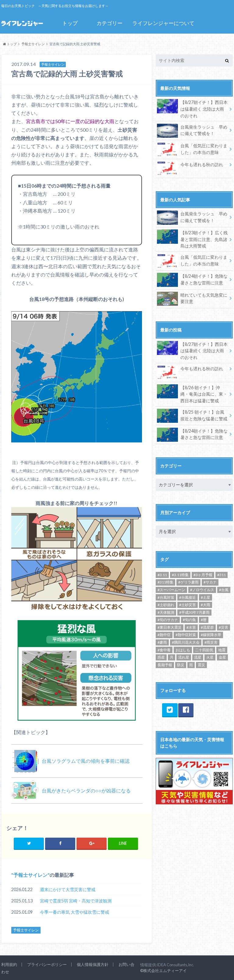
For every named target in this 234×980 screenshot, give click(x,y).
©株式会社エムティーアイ (163, 970)
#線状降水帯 (211, 634)
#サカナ (210, 582)
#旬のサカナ (168, 619)
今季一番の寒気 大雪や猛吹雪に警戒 (74, 912)
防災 (180, 665)
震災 (201, 665)
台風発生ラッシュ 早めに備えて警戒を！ (203, 130)
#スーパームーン (171, 589)
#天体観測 (166, 612)
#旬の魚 (189, 619)
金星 (222, 657)
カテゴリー (109, 23)
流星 (197, 657)
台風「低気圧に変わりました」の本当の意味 (203, 149)
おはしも (183, 650)
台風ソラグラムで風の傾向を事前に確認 (85, 761)
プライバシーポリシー (47, 964)
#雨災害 (211, 642)
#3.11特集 (180, 574)
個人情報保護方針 (92, 964)
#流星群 (207, 627)
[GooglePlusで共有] (91, 843)
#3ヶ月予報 (202, 574)
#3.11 (162, 574)
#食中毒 (164, 650)
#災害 (223, 627)
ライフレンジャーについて (163, 23)
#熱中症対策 (186, 634)
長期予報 (165, 665)
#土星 (205, 597)
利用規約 (9, 964)
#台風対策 (166, 597)
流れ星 (183, 657)
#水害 (191, 627)
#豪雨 (162, 642)
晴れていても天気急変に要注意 (203, 298)
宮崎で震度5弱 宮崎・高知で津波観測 (76, 900)
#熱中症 (164, 634)
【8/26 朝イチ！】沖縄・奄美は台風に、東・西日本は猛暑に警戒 (203, 394)
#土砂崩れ (166, 604)
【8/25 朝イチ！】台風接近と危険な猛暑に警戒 (203, 415)
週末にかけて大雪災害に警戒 (67, 889)
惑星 (161, 657)
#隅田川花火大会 (186, 642)
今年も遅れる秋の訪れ (201, 164)
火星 (210, 657)
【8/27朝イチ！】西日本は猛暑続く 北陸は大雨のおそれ (204, 109)
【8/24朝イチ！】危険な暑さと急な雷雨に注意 (204, 279)
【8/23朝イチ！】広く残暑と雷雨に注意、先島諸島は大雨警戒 (204, 239)
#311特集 (165, 582)
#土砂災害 (187, 604)
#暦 (204, 619)
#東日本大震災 (170, 627)
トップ (70, 23)
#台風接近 (187, 597)
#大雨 (205, 604)
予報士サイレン (30, 875)
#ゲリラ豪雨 (188, 582)
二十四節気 (204, 650)
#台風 (224, 589)
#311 (221, 574)
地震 (221, 650)
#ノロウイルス (202, 589)
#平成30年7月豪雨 (194, 612)
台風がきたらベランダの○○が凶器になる (86, 790)
